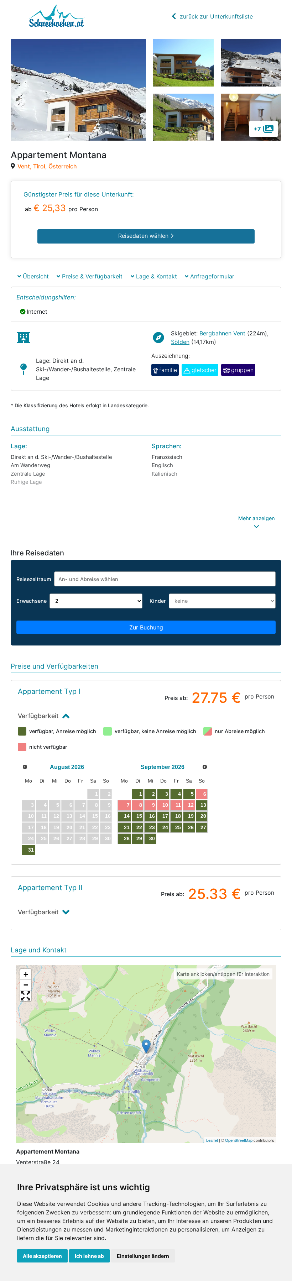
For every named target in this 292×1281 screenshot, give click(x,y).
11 (178, 805)
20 (203, 816)
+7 (257, 128)
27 (203, 827)
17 (165, 816)
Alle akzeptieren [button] (42, 1256)
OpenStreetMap (238, 1140)
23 (152, 827)
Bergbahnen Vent (222, 333)
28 (127, 838)
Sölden (180, 341)
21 (127, 827)
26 (191, 827)
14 (127, 816)
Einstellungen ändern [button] (143, 1256)
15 (139, 816)
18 (178, 816)
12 (191, 805)
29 (139, 838)
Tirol (39, 166)
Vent (23, 166)
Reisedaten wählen (144, 235)
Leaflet (212, 1140)
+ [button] (26, 974)
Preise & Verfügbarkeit (91, 276)
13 (203, 805)
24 (165, 827)
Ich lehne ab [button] (89, 1256)
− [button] (26, 985)
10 (165, 805)
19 (191, 816)
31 (31, 850)
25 (178, 827)
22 (139, 827)
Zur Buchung (146, 627)
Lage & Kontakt (155, 276)
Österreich (62, 166)
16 (152, 816)
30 (152, 838)
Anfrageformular (211, 276)
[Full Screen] (25, 995)
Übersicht (35, 276)
